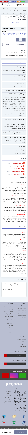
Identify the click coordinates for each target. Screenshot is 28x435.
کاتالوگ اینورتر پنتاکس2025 (18, 174)
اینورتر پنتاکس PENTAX (14, 33)
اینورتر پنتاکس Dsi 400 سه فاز (9, 35)
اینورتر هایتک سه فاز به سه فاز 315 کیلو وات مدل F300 (11, 285)
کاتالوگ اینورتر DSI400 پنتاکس (17, 171)
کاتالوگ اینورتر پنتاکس (19, 169)
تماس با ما (8, 391)
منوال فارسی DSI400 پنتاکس (17, 163)
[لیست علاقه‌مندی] (15, 295)
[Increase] (17, 39)
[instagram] (14, 375)
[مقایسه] (12, 295)
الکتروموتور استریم (22, 315)
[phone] (5, 376)
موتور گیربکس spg (9, 316)
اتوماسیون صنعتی (17, 8)
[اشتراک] (5, 355)
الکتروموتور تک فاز (22, 311)
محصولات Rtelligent (21, 339)
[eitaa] (19, 2)
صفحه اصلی (24, 8)
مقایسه (7, 44)
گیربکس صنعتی (22, 346)
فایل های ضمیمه (22, 159)
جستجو (5, 4)
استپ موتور (10, 325)
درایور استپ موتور (22, 349)
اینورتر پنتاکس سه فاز (20, 35)
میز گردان (24, 342)
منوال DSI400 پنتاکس (19, 166)
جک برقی (24, 344)
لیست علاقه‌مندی (20, 44)
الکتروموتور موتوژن (22, 313)
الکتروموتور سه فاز (22, 308)
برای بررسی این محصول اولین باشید (19, 22)
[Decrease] (24, 39)
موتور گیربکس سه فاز (8, 307)
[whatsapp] (23, 1)
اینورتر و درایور (10, 323)
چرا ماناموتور (8, 393)
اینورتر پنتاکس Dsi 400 (17, 11)
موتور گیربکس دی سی (8, 312)
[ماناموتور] (20, 4)
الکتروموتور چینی (22, 318)
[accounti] (8, 5)
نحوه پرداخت (23, 177)
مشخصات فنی (23, 62)
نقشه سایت (8, 396)
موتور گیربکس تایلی (9, 314)
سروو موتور (10, 328)
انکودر (12, 330)
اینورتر (11, 8)
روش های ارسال (22, 227)
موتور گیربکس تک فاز (8, 309)
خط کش (11, 333)
